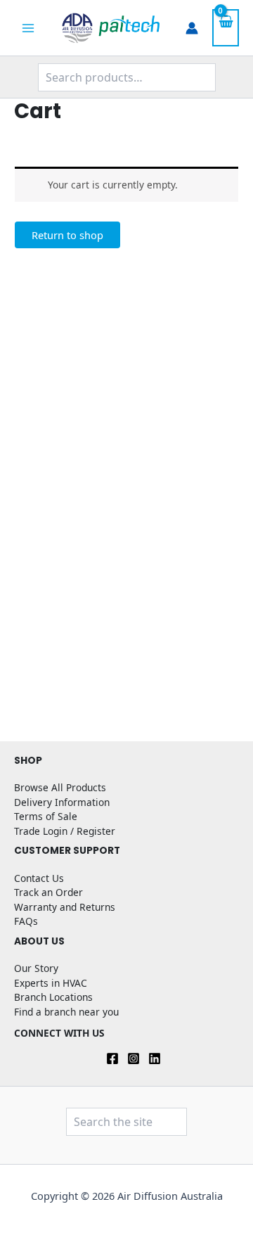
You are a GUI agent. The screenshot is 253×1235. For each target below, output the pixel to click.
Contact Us (39, 878)
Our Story (36, 968)
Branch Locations (53, 997)
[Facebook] (112, 1058)
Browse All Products (60, 787)
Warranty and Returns (64, 907)
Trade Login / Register (64, 831)
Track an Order (48, 892)
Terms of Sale (45, 816)
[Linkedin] (154, 1058)
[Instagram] (133, 1058)
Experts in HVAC (50, 983)
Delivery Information (62, 802)
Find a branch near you (66, 1011)
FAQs (26, 921)
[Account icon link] (192, 28)
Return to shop (67, 235)
